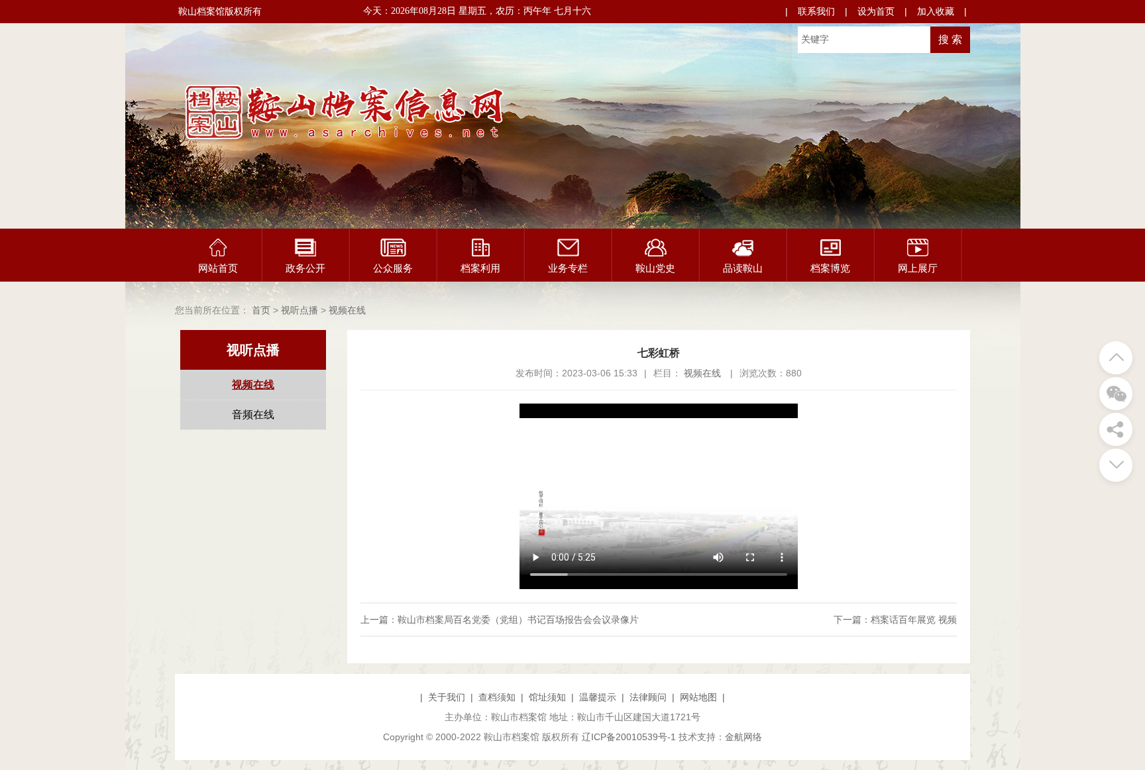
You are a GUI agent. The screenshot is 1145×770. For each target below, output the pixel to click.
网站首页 (218, 268)
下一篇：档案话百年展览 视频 (895, 619)
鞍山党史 (655, 268)
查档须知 (497, 697)
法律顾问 (648, 697)
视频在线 (347, 310)
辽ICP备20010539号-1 (629, 737)
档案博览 (830, 268)
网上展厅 (918, 268)
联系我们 (816, 11)
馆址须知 (547, 697)
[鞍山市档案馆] (407, 147)
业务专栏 (568, 268)
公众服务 (393, 268)
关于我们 (446, 697)
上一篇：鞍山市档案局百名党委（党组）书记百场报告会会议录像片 (499, 619)
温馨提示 (597, 697)
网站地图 (698, 697)
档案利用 (480, 268)
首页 (261, 310)
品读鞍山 (743, 268)
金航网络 (743, 737)
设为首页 (876, 11)
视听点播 (299, 310)
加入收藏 (935, 11)
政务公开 (305, 268)
